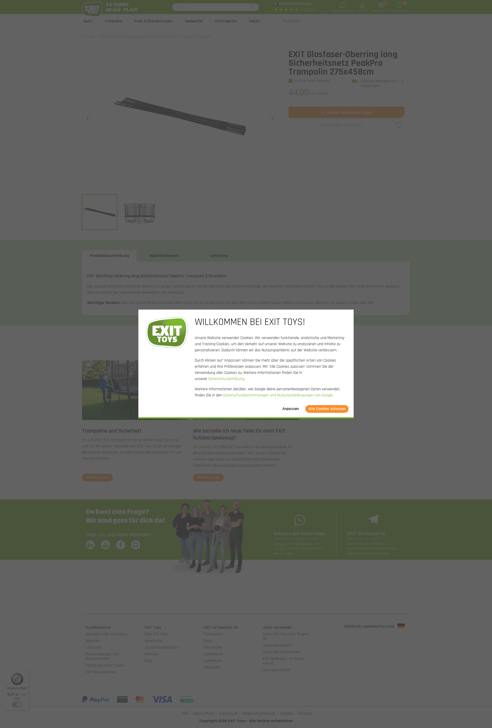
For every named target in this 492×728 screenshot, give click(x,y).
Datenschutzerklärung (226, 379)
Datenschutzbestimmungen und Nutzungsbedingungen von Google (278, 395)
